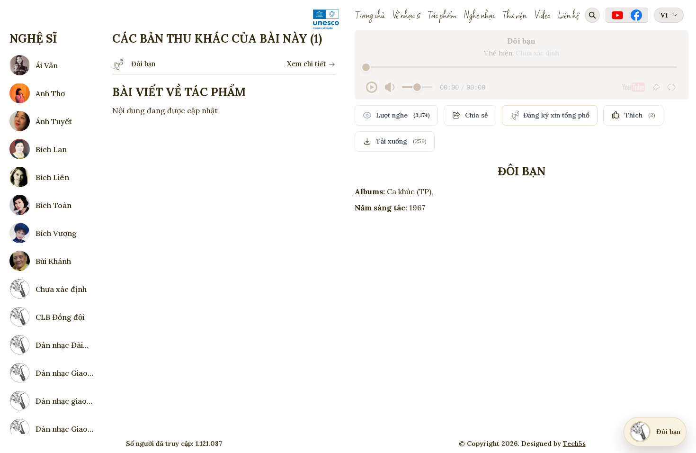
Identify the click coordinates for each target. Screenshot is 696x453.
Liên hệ (568, 15)
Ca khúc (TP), (410, 191)
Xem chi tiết (306, 64)
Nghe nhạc (479, 15)
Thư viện (514, 15)
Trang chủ (370, 15)
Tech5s (574, 443)
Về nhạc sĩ (406, 15)
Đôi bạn (143, 64)
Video (542, 15)
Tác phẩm (442, 15)
